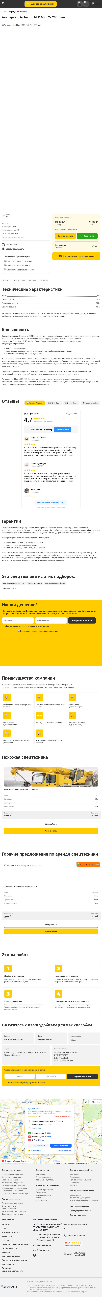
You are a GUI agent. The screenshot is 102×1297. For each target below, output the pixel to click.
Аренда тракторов (78, 1215)
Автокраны (40, 1174)
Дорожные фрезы (43, 1195)
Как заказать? (20, 280)
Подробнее (51, 824)
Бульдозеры (41, 1192)
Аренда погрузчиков (11, 1199)
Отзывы (32, 280)
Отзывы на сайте (90, 403)
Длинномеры (75, 1195)
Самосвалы (74, 1183)
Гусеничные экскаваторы (12, 1174)
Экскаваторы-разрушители (13, 1185)
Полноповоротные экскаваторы (15, 1194)
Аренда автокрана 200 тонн (13, 583)
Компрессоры (41, 1200)
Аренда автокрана (18, 12)
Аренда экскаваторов (11, 1170)
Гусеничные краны (43, 1177)
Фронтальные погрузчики (12, 1214)
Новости (6, 1224)
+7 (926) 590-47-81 (13, 1039)
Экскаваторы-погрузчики (12, 1183)
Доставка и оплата (11, 1232)
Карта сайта (8, 1264)
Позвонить (88, 236)
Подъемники (75, 1177)
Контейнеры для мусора (80, 1198)
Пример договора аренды (14, 1260)
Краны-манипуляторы (45, 1180)
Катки (38, 1198)
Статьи (5, 1240)
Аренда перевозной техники (82, 1191)
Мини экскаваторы (10, 1180)
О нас (4, 1228)
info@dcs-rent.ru (45, 1040)
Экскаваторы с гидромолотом (14, 1188)
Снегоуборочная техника (81, 1211)
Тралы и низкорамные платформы (84, 1200)
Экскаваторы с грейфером (13, 1191)
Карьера (6, 1252)
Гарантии (44, 280)
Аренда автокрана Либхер (55, 583)
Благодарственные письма (15, 1244)
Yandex (39, 403)
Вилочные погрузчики (11, 1206)
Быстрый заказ (65, 236)
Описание (6, 280)
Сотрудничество (10, 1248)
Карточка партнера (11, 1256)
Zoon (75, 403)
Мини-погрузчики (9, 1209)
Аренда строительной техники (83, 1170)
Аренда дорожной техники (47, 1185)
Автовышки (74, 1174)
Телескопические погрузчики (14, 1211)
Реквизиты (7, 1236)
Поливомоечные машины (80, 1180)
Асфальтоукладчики (44, 1190)
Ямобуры (73, 1185)
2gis (57, 403)
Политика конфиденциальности (12, 1269)
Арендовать (51, 831)
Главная (5, 12)
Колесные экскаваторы (12, 1177)
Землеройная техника (79, 1206)
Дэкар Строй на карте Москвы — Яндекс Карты (51, 507)
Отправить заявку (82, 620)
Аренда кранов (42, 1170)
